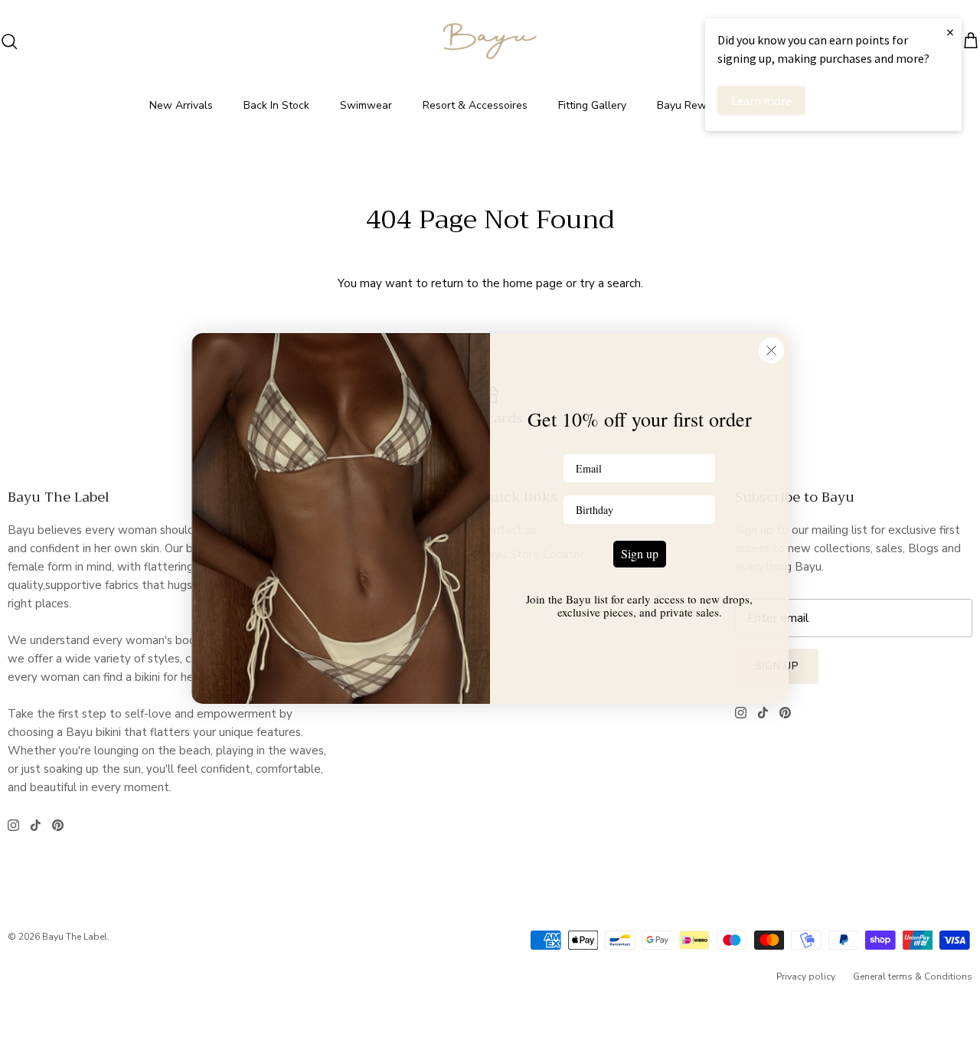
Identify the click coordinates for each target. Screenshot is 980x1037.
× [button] (950, 31)
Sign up (639, 553)
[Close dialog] (771, 350)
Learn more (761, 100)
